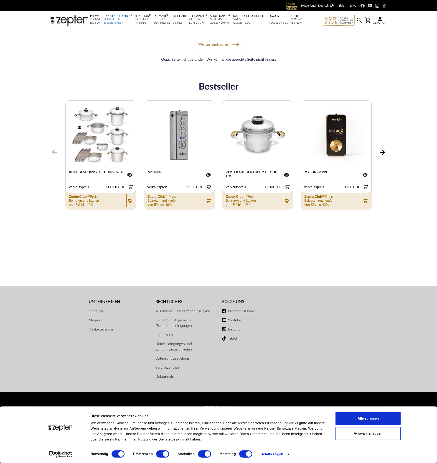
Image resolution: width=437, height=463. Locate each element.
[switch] (162, 454)
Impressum (164, 335)
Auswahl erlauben (368, 433)
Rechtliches (168, 302)
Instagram (236, 329)
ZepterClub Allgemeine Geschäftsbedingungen (173, 323)
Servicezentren (167, 367)
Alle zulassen (368, 418)
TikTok (233, 338)
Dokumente (164, 376)
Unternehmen (104, 302)
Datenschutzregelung (172, 358)
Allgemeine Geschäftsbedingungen (182, 311)
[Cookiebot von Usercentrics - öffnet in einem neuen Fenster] (60, 454)
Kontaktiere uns (101, 329)
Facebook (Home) (242, 311)
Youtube (234, 320)
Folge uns (233, 302)
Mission (95, 320)
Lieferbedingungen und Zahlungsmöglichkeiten (173, 346)
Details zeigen (272, 454)
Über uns (96, 311)
